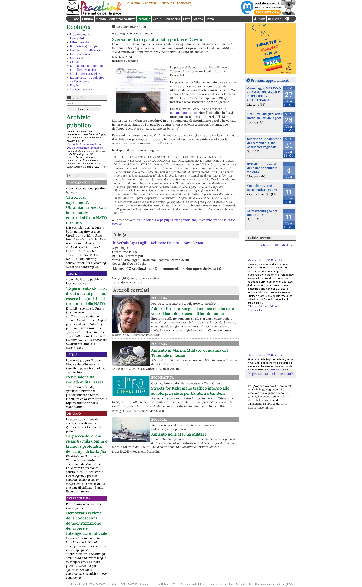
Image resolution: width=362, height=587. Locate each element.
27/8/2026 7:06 (273, 355)
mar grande (182, 220)
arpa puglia (165, 220)
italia (139, 220)
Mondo (101, 19)
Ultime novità (79, 42)
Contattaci (150, 3)
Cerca (210, 19)
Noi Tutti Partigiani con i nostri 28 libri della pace (264, 116)
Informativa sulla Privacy (192, 584)
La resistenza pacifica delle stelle (262, 213)
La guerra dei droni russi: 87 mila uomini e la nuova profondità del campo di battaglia (86, 443)
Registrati (275, 19)
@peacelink (254, 259)
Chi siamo (133, 3)
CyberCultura (79, 498)
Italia (142, 26)
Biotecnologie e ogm (84, 46)
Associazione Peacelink (276, 244)
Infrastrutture (79, 58)
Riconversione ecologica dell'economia (87, 79)
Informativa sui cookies (221, 584)
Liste (186, 19)
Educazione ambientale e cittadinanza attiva (87, 67)
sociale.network (259, 237)
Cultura (87, 19)
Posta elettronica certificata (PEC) (274, 584)
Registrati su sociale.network (270, 373)
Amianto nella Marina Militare (179, 434)
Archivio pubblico (79, 121)
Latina (72, 355)
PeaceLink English (82, 182)
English (75, 85)
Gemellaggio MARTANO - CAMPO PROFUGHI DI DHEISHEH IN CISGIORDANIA (264, 94)
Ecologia (144, 19)
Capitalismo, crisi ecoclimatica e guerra (262, 187)
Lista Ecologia (82, 97)
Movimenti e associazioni (87, 73)
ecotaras (150, 220)
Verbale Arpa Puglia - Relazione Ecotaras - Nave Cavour (160, 242)
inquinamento (202, 220)
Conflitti (75, 274)
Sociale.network (81, 89)
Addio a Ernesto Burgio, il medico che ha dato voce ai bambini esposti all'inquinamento (192, 311)
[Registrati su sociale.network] (268, 14)
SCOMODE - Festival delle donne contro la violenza (262, 168)
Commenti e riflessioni (86, 50)
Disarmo (74, 413)
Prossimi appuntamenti (270, 80)
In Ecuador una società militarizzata (84, 379)
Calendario (172, 19)
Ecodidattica (162, 377)
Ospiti (157, 19)
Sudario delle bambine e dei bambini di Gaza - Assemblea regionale (264, 143)
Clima (74, 62)
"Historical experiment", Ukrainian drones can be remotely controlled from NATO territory (86, 210)
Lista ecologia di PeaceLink (81, 36)
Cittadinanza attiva (122, 19)
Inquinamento (80, 54)
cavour (117, 223)
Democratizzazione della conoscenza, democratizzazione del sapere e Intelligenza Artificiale (86, 523)
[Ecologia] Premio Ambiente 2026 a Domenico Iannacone (85, 134)
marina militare (224, 220)
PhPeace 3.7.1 (168, 584)
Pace (75, 19)
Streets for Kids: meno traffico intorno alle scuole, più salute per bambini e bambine (190, 391)
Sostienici (184, 3)
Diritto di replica (244, 584)
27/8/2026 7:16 (273, 259)
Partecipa (167, 3)
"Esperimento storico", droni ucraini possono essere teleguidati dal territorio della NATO (86, 296)
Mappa (198, 19)
